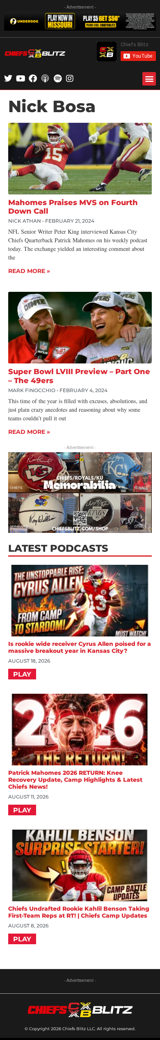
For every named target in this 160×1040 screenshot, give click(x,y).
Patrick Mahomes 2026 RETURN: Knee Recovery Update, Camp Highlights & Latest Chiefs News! (75, 779)
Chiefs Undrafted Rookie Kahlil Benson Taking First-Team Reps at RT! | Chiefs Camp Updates (78, 912)
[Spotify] (57, 78)
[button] (149, 79)
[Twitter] (8, 78)
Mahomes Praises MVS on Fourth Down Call (73, 207)
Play (22, 674)
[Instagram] (70, 78)
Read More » (29, 271)
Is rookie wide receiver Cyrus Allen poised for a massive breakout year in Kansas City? (79, 647)
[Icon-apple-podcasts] (45, 78)
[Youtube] (20, 78)
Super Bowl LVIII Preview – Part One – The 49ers (79, 376)
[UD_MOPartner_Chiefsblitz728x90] (80, 28)
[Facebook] (33, 78)
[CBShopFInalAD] (80, 530)
